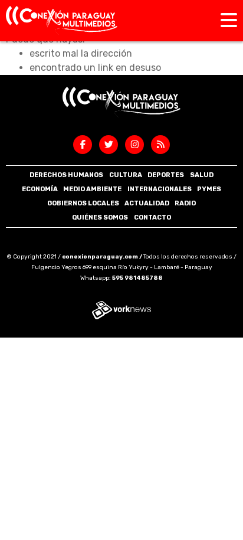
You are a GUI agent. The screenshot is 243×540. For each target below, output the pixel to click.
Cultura (125, 175)
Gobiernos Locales (83, 203)
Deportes (165, 175)
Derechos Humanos (66, 175)
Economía (40, 189)
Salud (202, 175)
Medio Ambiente (92, 189)
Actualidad (146, 203)
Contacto (152, 217)
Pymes (209, 189)
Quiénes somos (100, 217)
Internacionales (159, 189)
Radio (185, 203)
